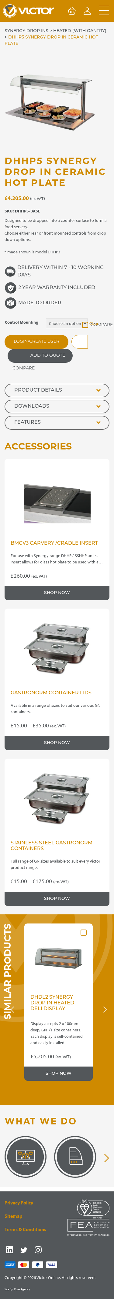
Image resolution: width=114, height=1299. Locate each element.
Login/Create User (36, 341)
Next (105, 1010)
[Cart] (72, 12)
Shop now (57, 593)
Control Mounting (21, 322)
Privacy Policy (19, 1203)
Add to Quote (47, 355)
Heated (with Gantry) (79, 31)
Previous (12, 1010)
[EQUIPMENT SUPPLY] (73, 1157)
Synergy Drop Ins (26, 31)
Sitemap (13, 1216)
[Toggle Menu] (104, 11)
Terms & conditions (25, 1229)
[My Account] (87, 12)
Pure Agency (22, 1289)
